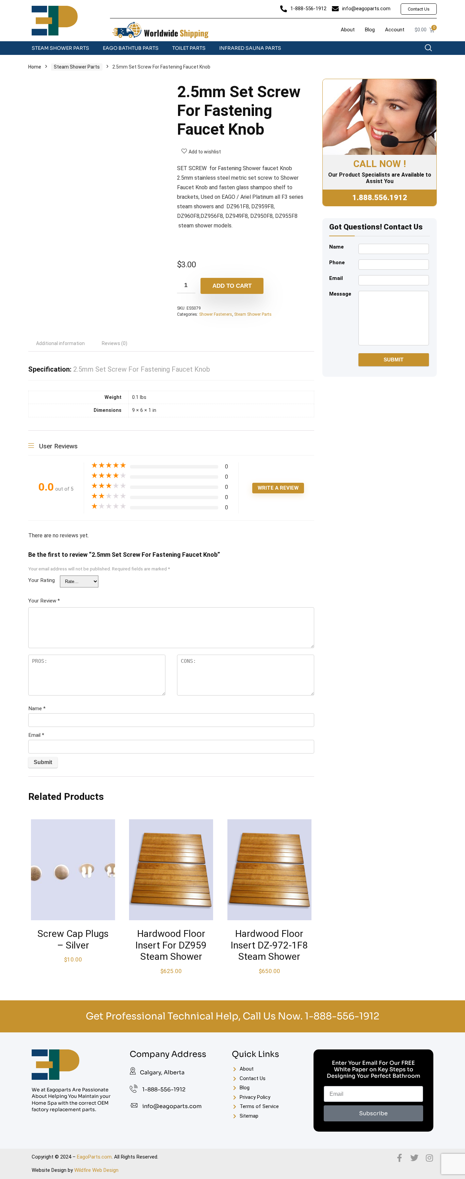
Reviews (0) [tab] (114, 343)
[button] (432, 49)
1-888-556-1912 (342, 1016)
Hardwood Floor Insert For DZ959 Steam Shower (171, 945)
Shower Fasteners (215, 314)
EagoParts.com (94, 1157)
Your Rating (41, 580)
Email (36, 735)
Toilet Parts (189, 48)
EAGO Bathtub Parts (131, 48)
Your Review (44, 601)
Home (34, 67)
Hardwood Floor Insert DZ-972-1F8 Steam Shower (269, 945)
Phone (337, 262)
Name (37, 708)
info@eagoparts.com (172, 1106)
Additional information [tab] (60, 343)
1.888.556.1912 (379, 197)
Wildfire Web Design (96, 1170)
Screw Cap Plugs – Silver (73, 939)
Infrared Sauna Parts (250, 48)
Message (340, 294)
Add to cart (232, 286)
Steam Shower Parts (60, 48)
